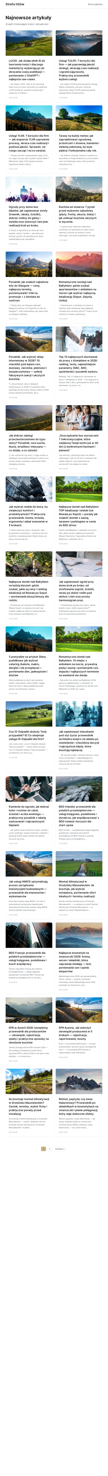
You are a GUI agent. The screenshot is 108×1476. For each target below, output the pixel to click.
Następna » (60, 1149)
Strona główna (95, 4)
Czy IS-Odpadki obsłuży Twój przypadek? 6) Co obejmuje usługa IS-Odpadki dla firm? (27, 735)
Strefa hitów (15, 4)
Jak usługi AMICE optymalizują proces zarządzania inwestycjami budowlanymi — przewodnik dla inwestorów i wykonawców (28, 889)
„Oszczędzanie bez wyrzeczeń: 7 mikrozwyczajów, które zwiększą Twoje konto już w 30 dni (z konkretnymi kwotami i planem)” (79, 443)
